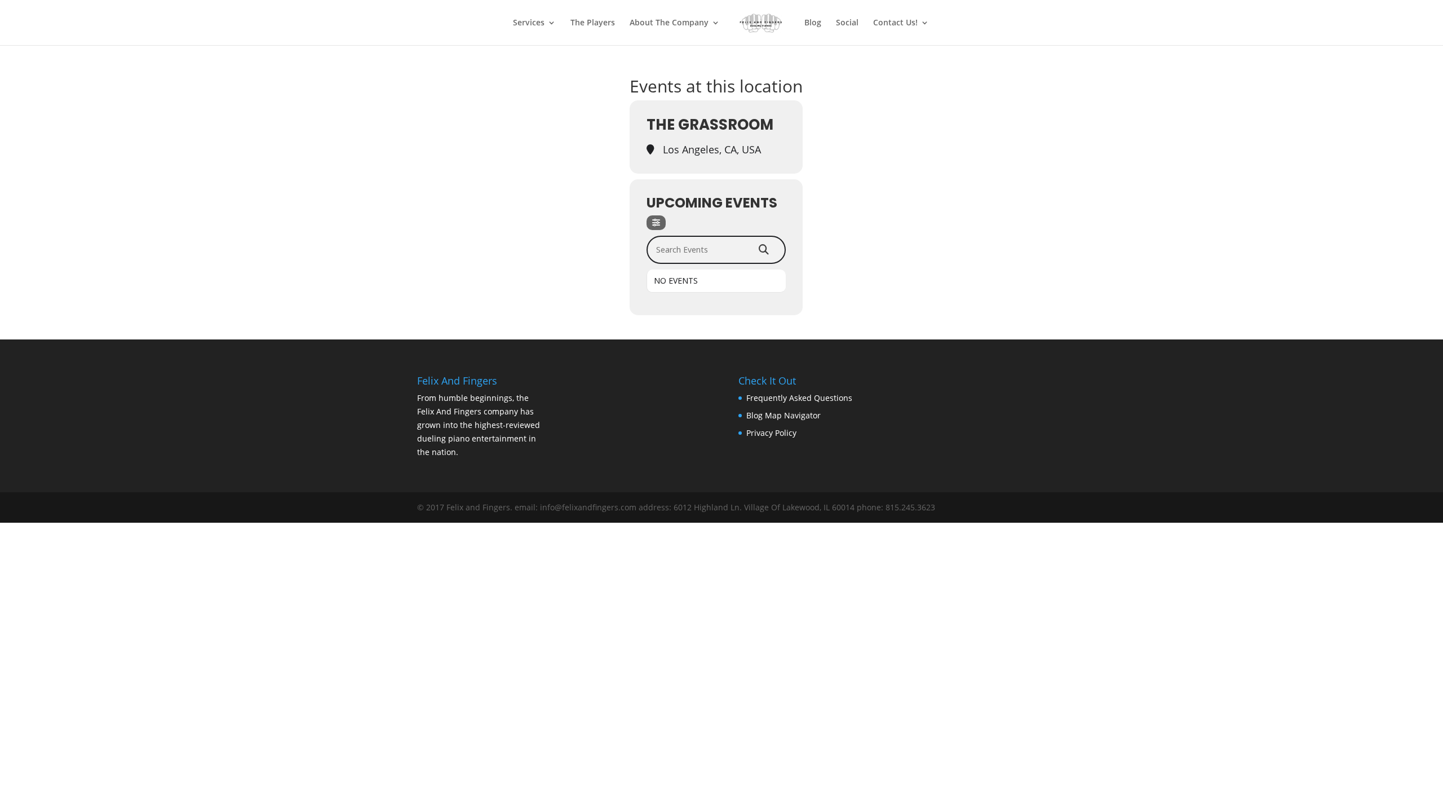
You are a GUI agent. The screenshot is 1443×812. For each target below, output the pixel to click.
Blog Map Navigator (783, 415)
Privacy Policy (771, 432)
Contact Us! (895, 23)
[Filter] (656, 222)
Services (529, 23)
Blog (812, 23)
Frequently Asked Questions (799, 397)
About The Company (669, 23)
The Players (592, 23)
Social (847, 23)
